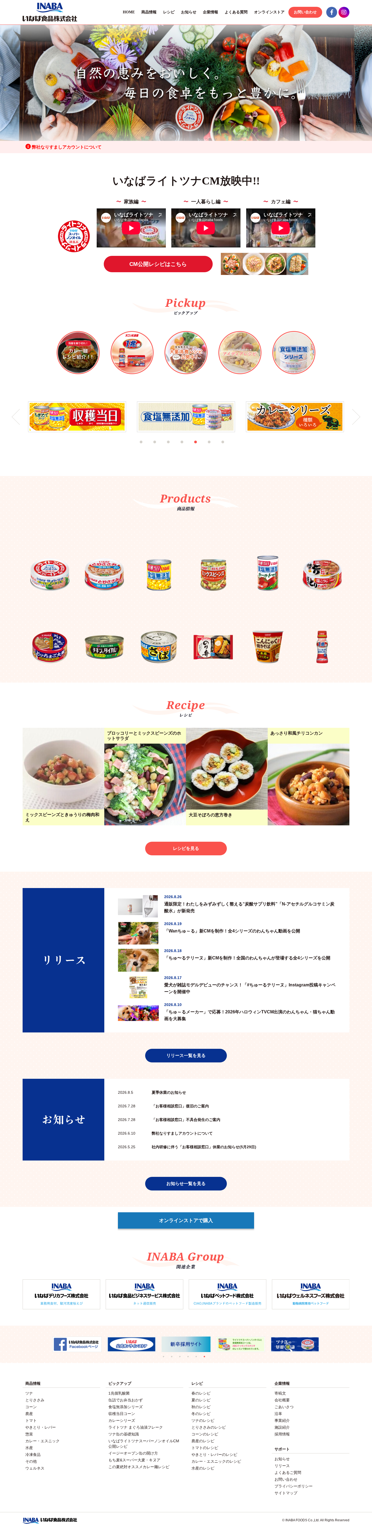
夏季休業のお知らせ (152, 1092)
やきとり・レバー (40, 1427)
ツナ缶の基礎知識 (123, 1434)
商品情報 (149, 12)
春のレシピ (201, 1393)
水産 (29, 1448)
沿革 (278, 1413)
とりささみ (34, 1400)
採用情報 (282, 1434)
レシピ (169, 12)
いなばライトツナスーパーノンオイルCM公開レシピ (143, 1444)
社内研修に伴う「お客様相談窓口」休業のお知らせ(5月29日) (187, 1147)
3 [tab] (175, 449)
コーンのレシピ (204, 1434)
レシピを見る (186, 848)
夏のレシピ (201, 1400)
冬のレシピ (201, 1413)
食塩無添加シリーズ (125, 1407)
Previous (16, 417)
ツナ (29, 1393)
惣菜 (29, 1434)
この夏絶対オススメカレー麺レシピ (138, 1467)
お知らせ (188, 12)
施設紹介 (282, 1427)
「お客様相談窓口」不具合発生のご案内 (169, 1119)
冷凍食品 (33, 1454)
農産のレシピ (202, 1441)
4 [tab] (188, 449)
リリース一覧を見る (186, 1055)
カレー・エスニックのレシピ (216, 1461)
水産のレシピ (202, 1468)
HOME (129, 12)
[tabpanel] (77, 417)
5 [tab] (202, 449)
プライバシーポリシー (294, 1486)
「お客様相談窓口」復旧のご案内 (163, 1106)
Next (356, 417)
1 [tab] (148, 449)
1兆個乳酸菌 (119, 1393)
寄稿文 (280, 1393)
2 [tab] (161, 449)
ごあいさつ (284, 1407)
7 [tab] (229, 449)
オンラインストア (269, 12)
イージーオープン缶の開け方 (133, 1453)
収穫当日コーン (121, 1413)
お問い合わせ (305, 12)
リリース (282, 1466)
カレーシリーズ (121, 1420)
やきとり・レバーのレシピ (214, 1454)
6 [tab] (216, 449)
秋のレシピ (201, 1407)
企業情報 (210, 12)
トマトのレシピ (204, 1448)
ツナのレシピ (202, 1420)
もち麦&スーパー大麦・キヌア (134, 1460)
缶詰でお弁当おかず (125, 1400)
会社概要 (282, 1400)
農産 (29, 1413)
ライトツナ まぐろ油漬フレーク (135, 1427)
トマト (31, 1420)
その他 (31, 1461)
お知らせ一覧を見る (186, 1183)
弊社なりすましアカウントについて (66, 147)
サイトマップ (286, 1493)
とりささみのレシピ (208, 1427)
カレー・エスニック (42, 1441)
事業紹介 (282, 1420)
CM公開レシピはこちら (158, 264)
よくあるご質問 (288, 1472)
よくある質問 (236, 12)
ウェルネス (34, 1468)
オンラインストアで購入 (186, 1220)
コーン (31, 1407)
